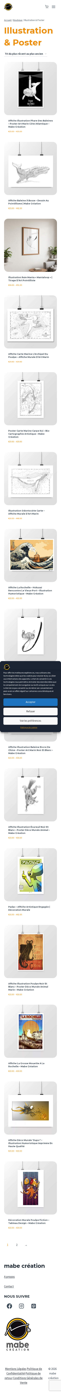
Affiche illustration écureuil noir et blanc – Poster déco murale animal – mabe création (29, 830)
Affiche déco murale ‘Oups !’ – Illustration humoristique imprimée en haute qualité (30, 1143)
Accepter (30, 702)
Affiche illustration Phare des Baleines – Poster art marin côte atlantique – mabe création (30, 123)
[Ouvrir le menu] (53, 7)
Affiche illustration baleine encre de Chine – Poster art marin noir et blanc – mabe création (30, 750)
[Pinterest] (33, 1306)
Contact (9, 1286)
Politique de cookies (28, 727)
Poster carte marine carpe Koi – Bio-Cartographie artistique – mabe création (29, 434)
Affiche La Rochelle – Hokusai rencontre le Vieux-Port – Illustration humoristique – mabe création (30, 590)
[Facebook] (9, 1306)
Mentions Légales (15, 1369)
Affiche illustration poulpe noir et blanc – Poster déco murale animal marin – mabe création (28, 986)
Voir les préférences (30, 720)
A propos (9, 1277)
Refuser (30, 711)
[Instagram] (21, 1306)
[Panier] (46, 6)
